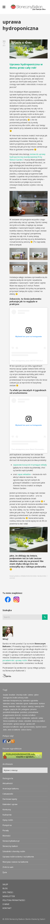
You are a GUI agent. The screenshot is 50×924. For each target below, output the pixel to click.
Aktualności (8, 783)
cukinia (30, 695)
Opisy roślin (8, 820)
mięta (18, 706)
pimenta (33, 709)
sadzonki (34, 718)
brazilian (12, 695)
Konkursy (7, 809)
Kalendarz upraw (10, 804)
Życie (5, 872)
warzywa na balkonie (11, 727)
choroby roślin (21, 695)
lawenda (12, 706)
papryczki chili (15, 709)
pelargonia (25, 709)
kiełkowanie (33, 703)
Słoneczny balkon (10, 846)
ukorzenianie (8, 724)
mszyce (24, 706)
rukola (18, 718)
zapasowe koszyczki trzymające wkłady (30, 465)
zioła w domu (26, 730)
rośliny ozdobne (9, 718)
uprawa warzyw (19, 724)
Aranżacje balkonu (11, 788)
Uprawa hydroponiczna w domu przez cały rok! (26, 65)
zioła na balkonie (14, 730)
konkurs (42, 703)
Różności (6, 835)
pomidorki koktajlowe (11, 712)
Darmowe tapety (10, 799)
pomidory (23, 712)
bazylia (5, 695)
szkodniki (27, 721)
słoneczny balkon (38, 721)
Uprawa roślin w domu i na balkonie (18, 856)
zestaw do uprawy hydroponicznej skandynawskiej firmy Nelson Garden (27, 157)
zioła (5, 730)
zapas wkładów (24, 474)
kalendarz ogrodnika (30, 700)
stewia (20, 721)
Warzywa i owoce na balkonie (15, 862)
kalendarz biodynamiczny (12, 700)
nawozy (31, 706)
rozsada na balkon (28, 715)
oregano (6, 709)
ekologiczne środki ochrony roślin (15, 698)
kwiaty (5, 706)
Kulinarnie (7, 814)
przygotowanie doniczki (12, 715)
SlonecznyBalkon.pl (10, 721)
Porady (6, 830)
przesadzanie (33, 712)
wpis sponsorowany (27, 727)
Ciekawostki (8, 794)
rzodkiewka (26, 718)
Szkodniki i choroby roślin (14, 851)
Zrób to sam (8, 867)
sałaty (40, 718)
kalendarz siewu (9, 703)
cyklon (36, 695)
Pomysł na (7, 825)
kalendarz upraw (22, 703)
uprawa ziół (30, 724)
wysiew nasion (41, 727)
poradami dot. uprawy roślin (15, 660)
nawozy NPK (39, 706)
